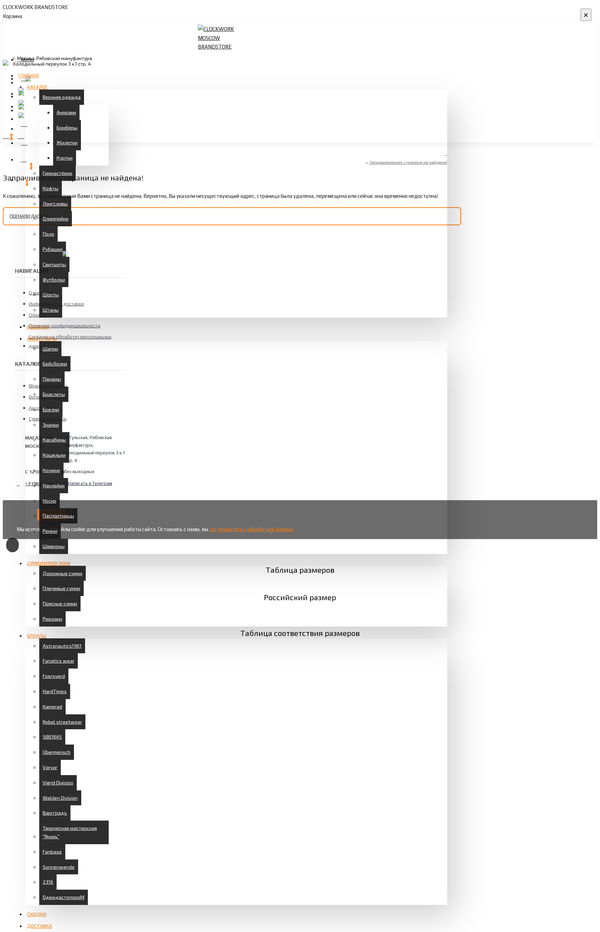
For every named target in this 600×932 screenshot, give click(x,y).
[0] (22, 159)
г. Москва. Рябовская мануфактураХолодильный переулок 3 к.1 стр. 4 (52, 61)
